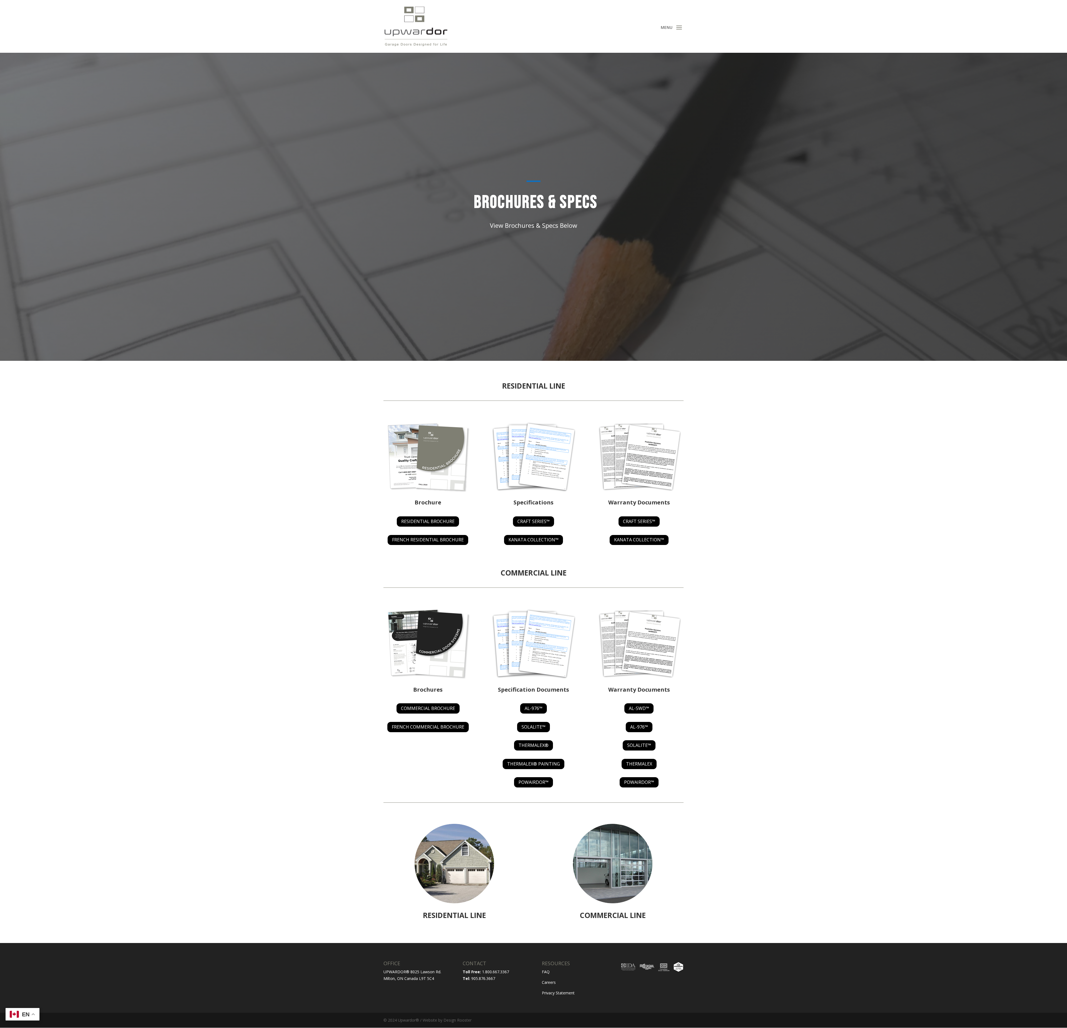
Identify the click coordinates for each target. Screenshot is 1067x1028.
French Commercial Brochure (428, 727)
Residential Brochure (428, 521)
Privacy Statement (558, 993)
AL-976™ (533, 708)
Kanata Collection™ (533, 540)
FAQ (546, 971)
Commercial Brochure (428, 708)
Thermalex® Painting (533, 764)
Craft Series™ (533, 521)
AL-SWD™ (639, 708)
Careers (549, 982)
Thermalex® (533, 745)
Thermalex (639, 764)
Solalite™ (533, 727)
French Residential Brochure (428, 540)
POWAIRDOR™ (533, 782)
